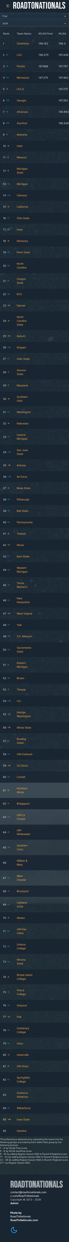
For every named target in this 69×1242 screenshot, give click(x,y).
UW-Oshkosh (24, 754)
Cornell (21, 776)
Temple (21, 689)
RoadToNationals (39, 6)
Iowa (19, 229)
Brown (20, 678)
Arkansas (22, 111)
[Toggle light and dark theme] (14, 1230)
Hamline (21, 1130)
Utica (20, 1043)
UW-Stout (22, 1066)
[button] (8, 6)
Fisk (19, 1016)
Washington (24, 412)
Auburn (21, 336)
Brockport (23, 891)
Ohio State (23, 218)
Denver (21, 305)
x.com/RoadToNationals (24, 1195)
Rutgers (21, 347)
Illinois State (24, 727)
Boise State (23, 488)
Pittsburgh (23, 499)
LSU (19, 54)
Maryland (22, 385)
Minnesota (23, 77)
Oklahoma (23, 43)
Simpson (22, 1005)
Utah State (23, 358)
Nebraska (23, 423)
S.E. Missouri (24, 636)
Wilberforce (24, 1108)
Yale (19, 624)
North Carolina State (21, 320)
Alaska (21, 917)
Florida (21, 66)
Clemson (22, 195)
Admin (14, 1203)
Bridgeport (23, 803)
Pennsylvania (25, 522)
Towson (21, 533)
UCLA (20, 89)
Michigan (22, 183)
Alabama (22, 134)
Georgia (21, 100)
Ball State (22, 510)
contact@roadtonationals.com (28, 1192)
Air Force (22, 476)
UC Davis (22, 765)
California (22, 206)
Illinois (20, 545)
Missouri (21, 157)
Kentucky (22, 240)
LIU (19, 700)
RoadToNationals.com (24, 1220)
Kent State (23, 556)
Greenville (23, 1054)
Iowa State (23, 1119)
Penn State (23, 252)
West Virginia (24, 613)
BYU (19, 294)
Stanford (22, 123)
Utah (19, 145)
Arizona (21, 465)
